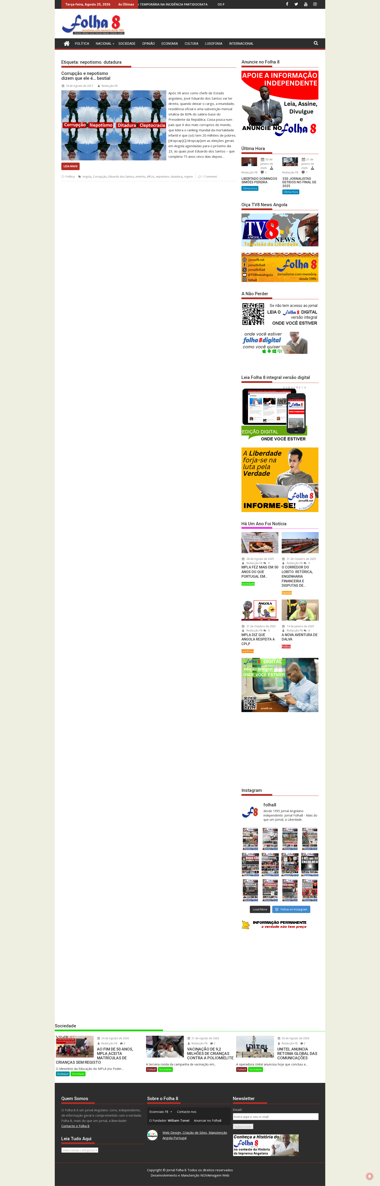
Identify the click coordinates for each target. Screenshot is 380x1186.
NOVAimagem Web (214, 1175)
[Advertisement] (239, 24)
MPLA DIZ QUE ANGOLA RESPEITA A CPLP (258, 639)
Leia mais (70, 166)
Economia (170, 44)
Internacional (241, 44)
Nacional (104, 44)
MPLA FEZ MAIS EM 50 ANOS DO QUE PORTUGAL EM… (259, 572)
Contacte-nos (186, 1112)
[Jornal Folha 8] (65, 42)
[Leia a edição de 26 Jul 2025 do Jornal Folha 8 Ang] (250, 890)
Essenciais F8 (158, 1112)
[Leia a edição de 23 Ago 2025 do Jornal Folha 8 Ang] (250, 864)
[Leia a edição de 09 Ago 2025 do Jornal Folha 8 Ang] (290, 864)
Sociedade (127, 44)
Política (82, 44)
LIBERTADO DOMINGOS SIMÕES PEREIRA (259, 180)
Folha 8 (151, 1069)
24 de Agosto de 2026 (115, 1038)
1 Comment (209, 176)
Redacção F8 (109, 86)
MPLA (150, 176)
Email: (237, 1109)
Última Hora (250, 188)
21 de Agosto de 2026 (205, 1038)
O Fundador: (169, 1120)
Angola (86, 176)
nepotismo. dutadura (169, 176)
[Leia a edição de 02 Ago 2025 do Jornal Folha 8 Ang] (310, 864)
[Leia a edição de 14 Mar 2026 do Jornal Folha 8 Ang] (290, 839)
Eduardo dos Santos (121, 176)
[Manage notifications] (369, 1176)
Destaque (62, 1073)
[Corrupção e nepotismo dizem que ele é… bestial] (113, 93)
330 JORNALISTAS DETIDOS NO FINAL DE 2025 (299, 182)
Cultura (191, 44)
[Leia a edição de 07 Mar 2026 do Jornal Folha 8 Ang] (310, 839)
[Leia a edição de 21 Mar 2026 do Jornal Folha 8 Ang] (270, 839)
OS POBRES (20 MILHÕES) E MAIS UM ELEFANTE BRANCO (180, 4)
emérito (140, 176)
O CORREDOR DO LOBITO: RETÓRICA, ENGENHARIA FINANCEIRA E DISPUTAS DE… (297, 576)
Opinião (148, 44)
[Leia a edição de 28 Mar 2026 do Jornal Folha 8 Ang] (250, 839)
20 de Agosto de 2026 (295, 1038)
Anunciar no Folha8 (207, 1120)
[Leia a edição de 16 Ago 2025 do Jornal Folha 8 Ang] (270, 864)
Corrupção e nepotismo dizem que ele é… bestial (85, 76)
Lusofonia (213, 44)
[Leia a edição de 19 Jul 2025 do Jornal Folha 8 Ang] (270, 890)
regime (188, 176)
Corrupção (100, 176)
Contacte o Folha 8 (75, 1126)
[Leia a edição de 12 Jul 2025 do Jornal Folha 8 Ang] (290, 890)
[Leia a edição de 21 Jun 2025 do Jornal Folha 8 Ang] (310, 890)
